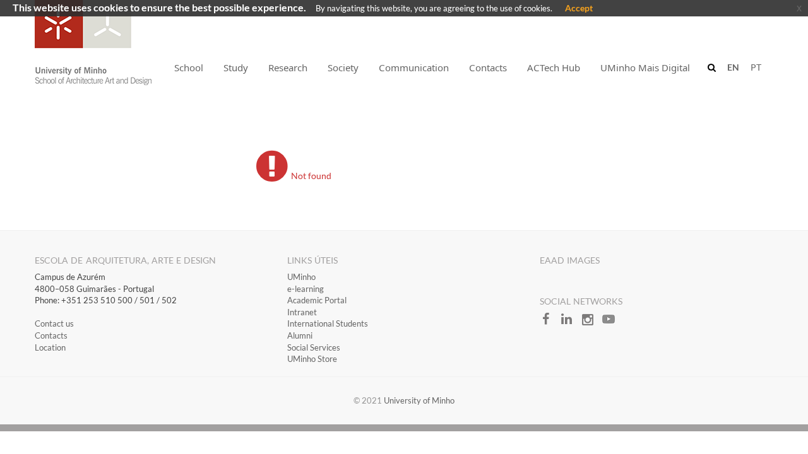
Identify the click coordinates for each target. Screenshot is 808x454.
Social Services (313, 347)
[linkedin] (571, 323)
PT (756, 67)
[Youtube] (611, 323)
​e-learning (305, 289)
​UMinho (301, 277)
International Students (327, 323)
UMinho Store (312, 359)
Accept (579, 8)
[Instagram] (591, 323)
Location (50, 347)
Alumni (299, 335)
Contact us (54, 323)
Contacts (51, 335)
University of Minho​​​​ (419, 400)
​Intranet (302, 312)
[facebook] (550, 323)
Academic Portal (317, 300)
